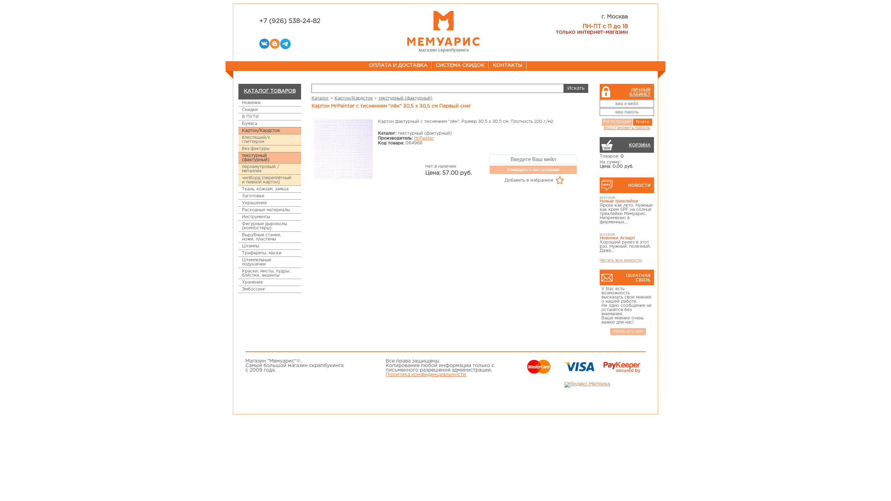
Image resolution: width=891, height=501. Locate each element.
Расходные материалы (266, 210)
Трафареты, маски (262, 253)
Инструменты (256, 217)
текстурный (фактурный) (255, 158)
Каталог (320, 98)
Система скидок (460, 65)
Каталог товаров (270, 91)
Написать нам (628, 331)
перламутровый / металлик (260, 169)
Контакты (507, 65)
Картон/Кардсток (261, 131)
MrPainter (424, 138)
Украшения (254, 203)
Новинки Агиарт (617, 238)
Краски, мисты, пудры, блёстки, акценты (266, 273)
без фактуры (255, 149)
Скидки (250, 110)
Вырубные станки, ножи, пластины (261, 237)
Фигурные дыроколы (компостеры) (264, 226)
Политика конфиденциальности (426, 375)
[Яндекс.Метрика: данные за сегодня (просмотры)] (587, 385)
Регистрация (617, 122)
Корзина (639, 145)
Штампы (250, 246)
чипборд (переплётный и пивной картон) (266, 180)
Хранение (252, 282)
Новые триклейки (619, 201)
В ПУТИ (250, 117)
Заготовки (253, 196)
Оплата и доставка (398, 65)
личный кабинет (639, 91)
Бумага (249, 124)
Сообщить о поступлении (533, 169)
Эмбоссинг (254, 289)
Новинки (251, 103)
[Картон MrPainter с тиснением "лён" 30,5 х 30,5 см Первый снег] (343, 149)
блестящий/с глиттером (256, 140)
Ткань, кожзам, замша (265, 189)
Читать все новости (621, 260)
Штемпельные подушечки (256, 262)
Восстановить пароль (627, 128)
